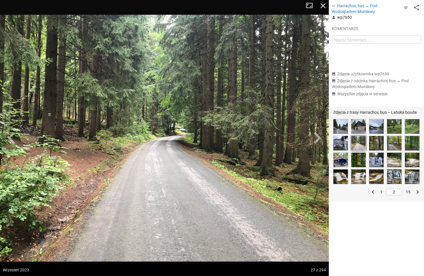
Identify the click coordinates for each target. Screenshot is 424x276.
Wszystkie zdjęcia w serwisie (362, 94)
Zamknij (323, 6)
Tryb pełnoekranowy (311, 6)
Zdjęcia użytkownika (363, 74)
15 (408, 192)
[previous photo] (11, 138)
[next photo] (317, 138)
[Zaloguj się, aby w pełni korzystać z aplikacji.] (405, 7)
